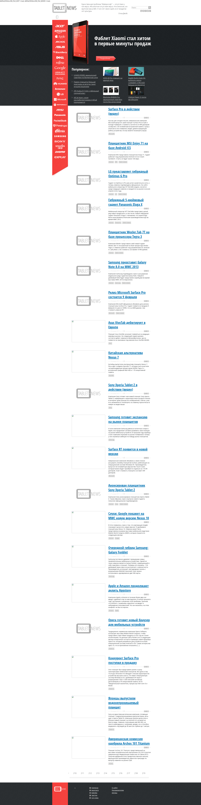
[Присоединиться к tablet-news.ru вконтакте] (143, 11)
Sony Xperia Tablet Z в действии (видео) (122, 387)
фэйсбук (94, 792)
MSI (116, 162)
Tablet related (123, 162)
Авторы (114, 793)
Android (111, 162)
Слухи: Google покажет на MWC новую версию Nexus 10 (128, 515)
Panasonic (118, 222)
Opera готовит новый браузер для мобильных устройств (129, 622)
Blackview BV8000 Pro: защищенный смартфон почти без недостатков (112, 99)
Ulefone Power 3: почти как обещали (137, 98)
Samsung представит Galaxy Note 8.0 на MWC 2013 (127, 264)
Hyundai (111, 375)
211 (82, 773)
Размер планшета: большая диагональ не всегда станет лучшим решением (85, 84)
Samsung (117, 283)
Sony (110, 407)
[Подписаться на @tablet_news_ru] (148, 11)
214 (105, 773)
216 (120, 773)
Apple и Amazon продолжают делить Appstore (128, 587)
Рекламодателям (118, 790)
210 (74, 773)
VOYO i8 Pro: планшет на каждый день (112, 79)
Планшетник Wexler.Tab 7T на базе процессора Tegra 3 (128, 234)
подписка (94, 787)
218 (135, 773)
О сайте (114, 788)
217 (128, 773)
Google (117, 538)
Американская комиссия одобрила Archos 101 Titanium (129, 741)
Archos (111, 763)
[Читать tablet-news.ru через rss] (141, 11)
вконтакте (95, 790)
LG (116, 194)
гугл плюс (95, 798)
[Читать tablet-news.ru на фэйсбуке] (146, 11)
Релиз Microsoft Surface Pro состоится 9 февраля (127, 294)
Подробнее (105, 58)
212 (90, 773)
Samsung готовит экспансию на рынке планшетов (127, 419)
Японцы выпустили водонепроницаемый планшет (123, 702)
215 (112, 773)
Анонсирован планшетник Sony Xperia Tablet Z (126, 487)
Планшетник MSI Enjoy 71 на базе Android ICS (128, 145)
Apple (117, 610)
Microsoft (111, 134)
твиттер (94, 795)
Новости (111, 648)
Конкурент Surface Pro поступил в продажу (123, 660)
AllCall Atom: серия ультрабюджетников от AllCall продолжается (85, 99)
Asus (110, 343)
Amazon (111, 610)
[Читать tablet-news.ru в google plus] (150, 11)
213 (97, 773)
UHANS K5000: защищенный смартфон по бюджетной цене (86, 76)
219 (143, 773)
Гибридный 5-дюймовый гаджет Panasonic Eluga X (126, 202)
